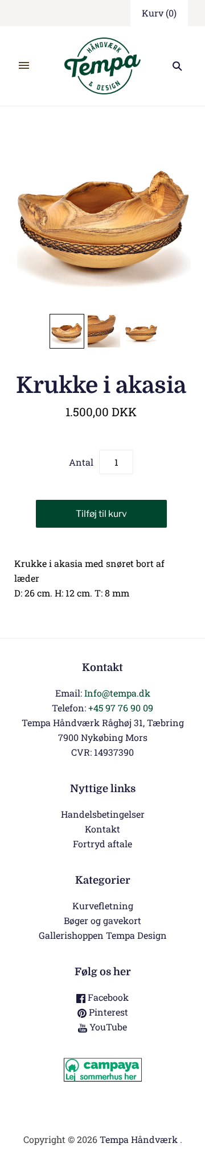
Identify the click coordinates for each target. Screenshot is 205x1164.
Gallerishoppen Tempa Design (103, 935)
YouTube (107, 1027)
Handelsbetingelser (103, 814)
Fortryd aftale (102, 844)
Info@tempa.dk (117, 693)
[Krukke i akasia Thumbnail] (67, 331)
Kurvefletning (102, 906)
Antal (81, 462)
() (159, 13)
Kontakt (102, 829)
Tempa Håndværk (139, 1139)
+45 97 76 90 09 (120, 708)
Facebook (107, 997)
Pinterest (107, 1012)
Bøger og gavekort (102, 920)
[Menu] (24, 66)
